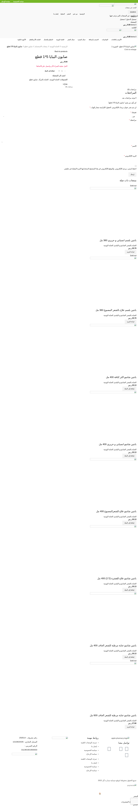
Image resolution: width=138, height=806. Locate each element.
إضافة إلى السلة (49, 71)
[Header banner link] (69, 403)
